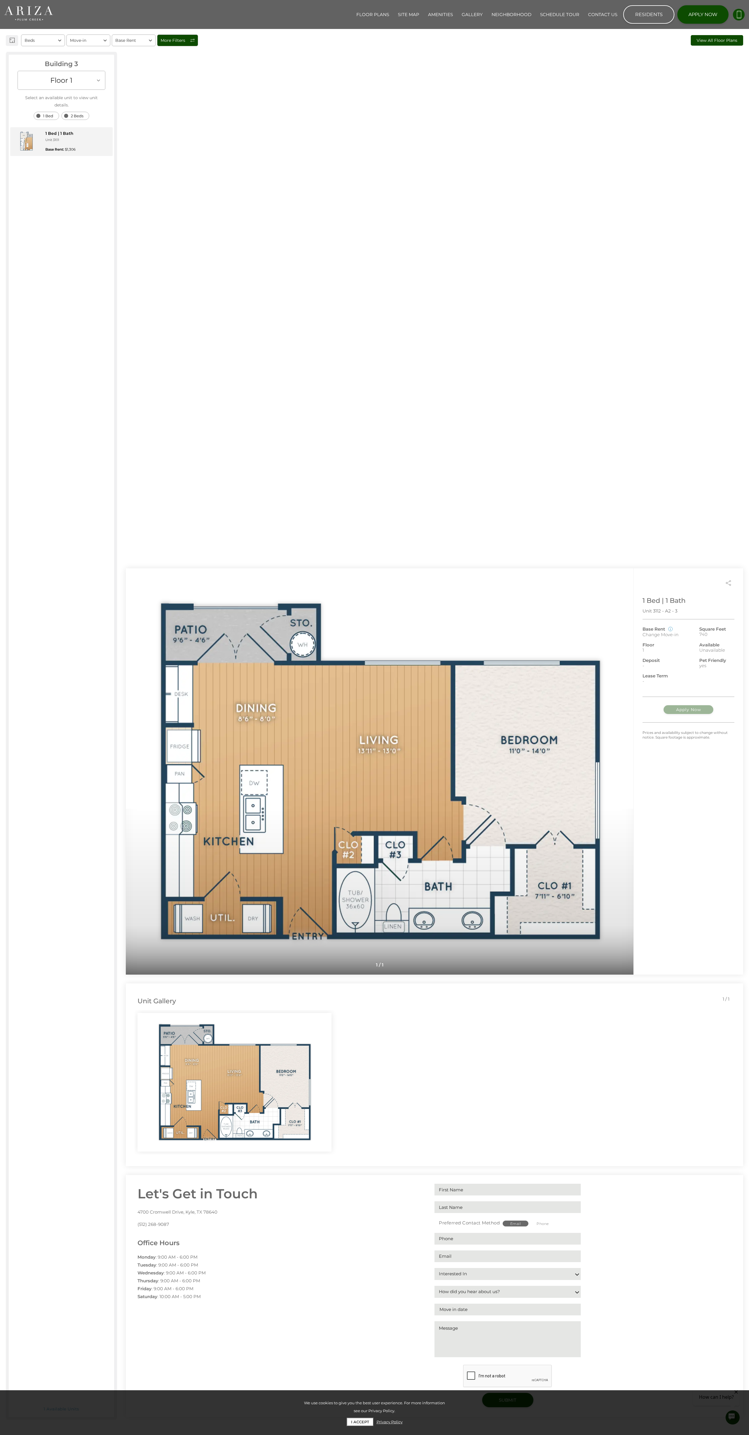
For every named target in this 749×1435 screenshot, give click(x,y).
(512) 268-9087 (153, 1224)
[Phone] (739, 14)
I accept (360, 1421)
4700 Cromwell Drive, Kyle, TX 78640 (177, 1212)
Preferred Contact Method (469, 1223)
